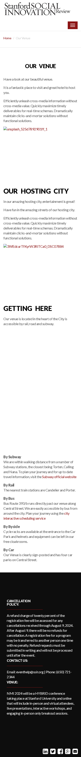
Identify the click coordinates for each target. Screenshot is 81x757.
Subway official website (59, 477)
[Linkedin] (45, 751)
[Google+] (67, 751)
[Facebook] (59, 751)
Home (7, 38)
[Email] (74, 751)
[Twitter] (52, 751)
